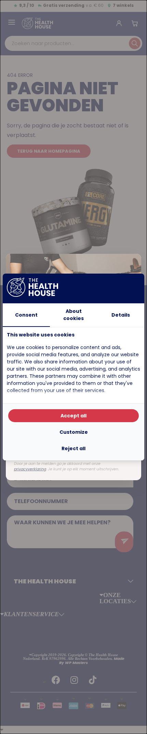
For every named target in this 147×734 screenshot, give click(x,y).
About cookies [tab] (73, 315)
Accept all (73, 415)
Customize (73, 432)
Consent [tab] (26, 314)
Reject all (73, 448)
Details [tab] (120, 314)
